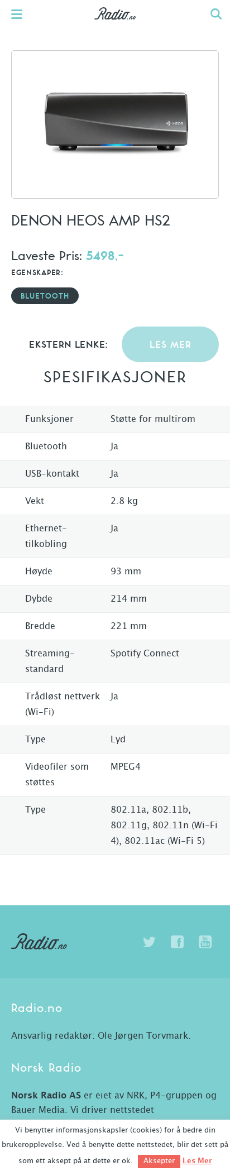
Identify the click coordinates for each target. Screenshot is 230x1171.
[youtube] (205, 942)
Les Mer (197, 1161)
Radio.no (115, 25)
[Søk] (216, 14)
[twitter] (149, 942)
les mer (170, 345)
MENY (22, 14)
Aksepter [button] (159, 1161)
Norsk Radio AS (46, 1095)
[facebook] (177, 942)
